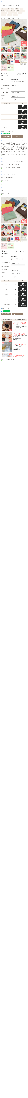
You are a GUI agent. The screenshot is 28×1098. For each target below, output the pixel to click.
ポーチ (17, 18)
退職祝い (17, 8)
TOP (1, 18)
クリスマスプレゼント (10, 10)
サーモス (21, 8)
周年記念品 (3, 10)
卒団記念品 (20, 12)
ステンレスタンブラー (5, 8)
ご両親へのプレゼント (20, 10)
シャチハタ (10, 12)
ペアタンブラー (4, 12)
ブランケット (3, 14)
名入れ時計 (9, 14)
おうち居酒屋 (15, 14)
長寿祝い (15, 12)
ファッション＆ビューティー (9, 18)
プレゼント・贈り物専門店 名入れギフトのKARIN (10, 5)
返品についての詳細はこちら (7, 131)
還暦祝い (12, 8)
